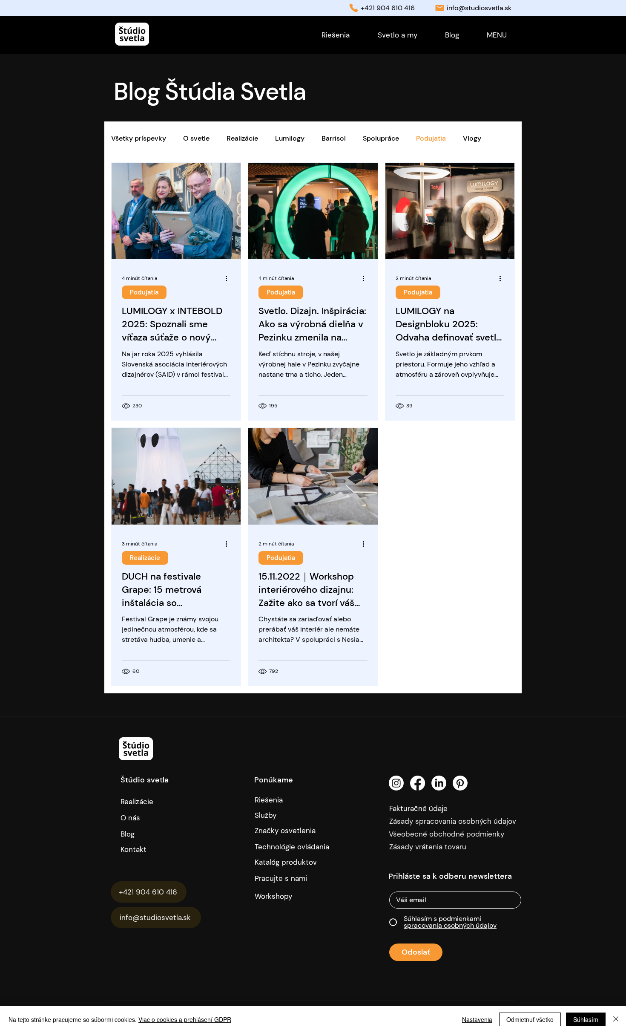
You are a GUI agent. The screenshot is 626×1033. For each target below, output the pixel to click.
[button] (496, 35)
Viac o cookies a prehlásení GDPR (184, 1019)
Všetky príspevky (138, 138)
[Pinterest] (460, 783)
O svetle (196, 138)
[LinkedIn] (438, 783)
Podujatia (431, 138)
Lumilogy (289, 138)
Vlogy (472, 138)
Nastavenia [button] (477, 1019)
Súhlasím (585, 1019)
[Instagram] (396, 783)
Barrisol (334, 138)
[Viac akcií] (229, 278)
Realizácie (242, 138)
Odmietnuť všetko (530, 1019)
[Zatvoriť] (616, 1019)
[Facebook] (417, 783)
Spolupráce (381, 138)
